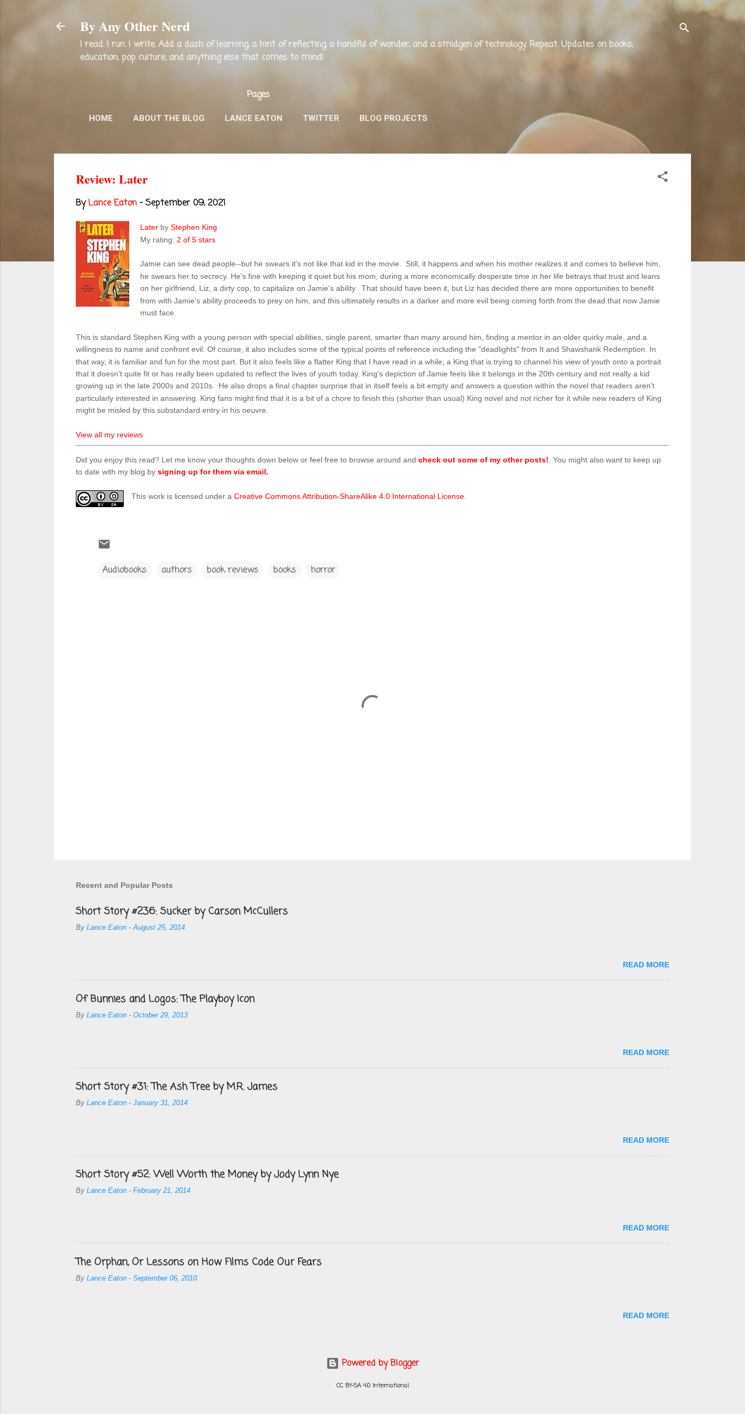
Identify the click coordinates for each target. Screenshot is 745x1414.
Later (149, 227)
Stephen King (194, 227)
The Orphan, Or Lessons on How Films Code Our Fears (199, 1262)
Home (101, 118)
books (284, 570)
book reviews (233, 570)
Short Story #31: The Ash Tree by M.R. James (177, 1086)
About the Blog (169, 118)
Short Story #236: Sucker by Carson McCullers (182, 911)
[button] (662, 178)
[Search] (684, 29)
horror (323, 570)
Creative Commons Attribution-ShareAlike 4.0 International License (349, 496)
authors (176, 570)
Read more (646, 964)
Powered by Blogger (379, 1363)
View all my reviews (109, 434)
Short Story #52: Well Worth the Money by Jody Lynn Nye (207, 1174)
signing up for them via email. (213, 471)
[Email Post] (104, 548)
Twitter (321, 118)
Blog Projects (393, 118)
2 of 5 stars (196, 239)
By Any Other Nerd (135, 25)
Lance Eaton (254, 118)
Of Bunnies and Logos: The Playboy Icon (165, 999)
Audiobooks (125, 570)
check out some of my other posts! (483, 459)
